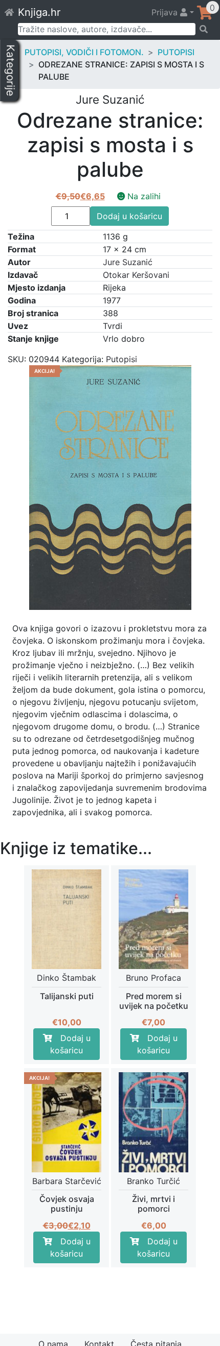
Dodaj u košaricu (129, 216)
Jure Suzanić (127, 262)
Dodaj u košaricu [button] (70, 1044)
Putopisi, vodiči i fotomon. (84, 52)
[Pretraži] (204, 29)
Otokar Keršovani (136, 275)
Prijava (165, 12)
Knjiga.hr (39, 12)
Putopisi (176, 52)
